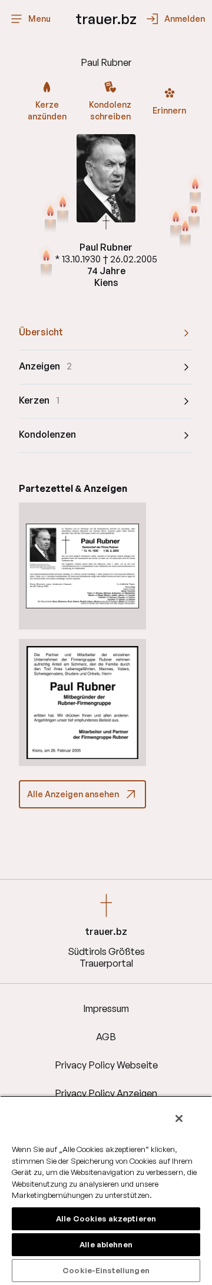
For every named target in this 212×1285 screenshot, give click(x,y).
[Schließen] (179, 1118)
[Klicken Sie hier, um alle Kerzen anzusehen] (46, 263)
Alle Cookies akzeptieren (106, 1218)
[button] (82, 566)
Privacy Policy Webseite (106, 1065)
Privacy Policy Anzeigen (106, 1093)
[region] (106, 1190)
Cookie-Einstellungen (106, 1270)
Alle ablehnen (106, 1244)
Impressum (106, 1008)
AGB (106, 1037)
